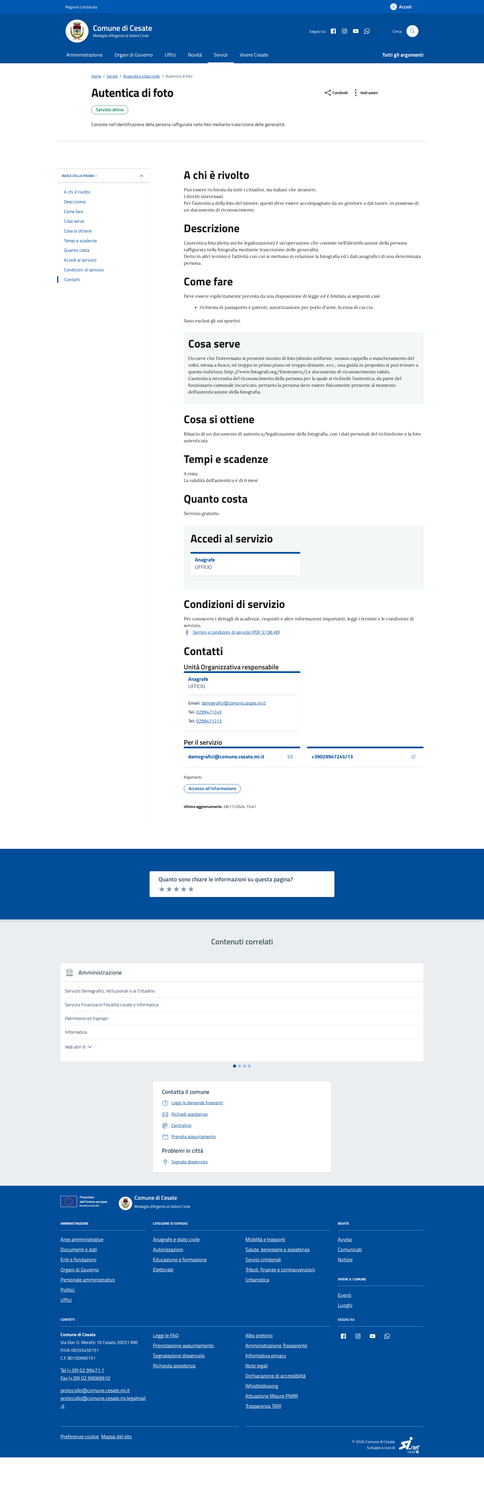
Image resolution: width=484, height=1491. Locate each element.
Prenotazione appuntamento (183, 1345)
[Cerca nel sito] (412, 31)
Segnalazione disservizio (179, 1355)
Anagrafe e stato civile (176, 1239)
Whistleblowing (261, 1386)
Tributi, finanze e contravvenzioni (280, 1269)
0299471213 (209, 720)
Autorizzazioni (168, 1249)
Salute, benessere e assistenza (277, 1249)
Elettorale (163, 1269)
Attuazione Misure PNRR (271, 1396)
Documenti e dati (79, 1249)
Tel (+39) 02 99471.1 (82, 1370)
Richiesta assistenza (174, 1365)
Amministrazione (84, 55)
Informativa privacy (265, 1355)
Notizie (345, 1259)
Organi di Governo (134, 55)
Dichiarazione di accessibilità (275, 1376)
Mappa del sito (116, 1436)
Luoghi (345, 1305)
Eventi (344, 1295)
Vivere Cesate (254, 55)
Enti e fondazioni (78, 1259)
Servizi (221, 55)
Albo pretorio (259, 1335)
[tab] (234, 1066)
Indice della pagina (78, 175)
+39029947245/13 (332, 756)
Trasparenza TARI (263, 1406)
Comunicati (350, 1249)
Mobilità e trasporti (265, 1239)
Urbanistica (257, 1279)
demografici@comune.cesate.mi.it (234, 703)
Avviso (345, 1239)
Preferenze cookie (80, 1436)
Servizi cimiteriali (263, 1259)
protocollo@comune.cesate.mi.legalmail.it (103, 1402)
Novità (195, 55)
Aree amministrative (82, 1239)
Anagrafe (205, 559)
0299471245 (209, 712)
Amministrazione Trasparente (276, 1345)
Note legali (256, 1365)
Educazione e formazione (180, 1259)
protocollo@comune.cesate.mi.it (95, 1390)
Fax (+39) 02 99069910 (85, 1378)
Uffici (170, 55)
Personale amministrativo (88, 1279)
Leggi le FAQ (166, 1335)
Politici (68, 1290)
